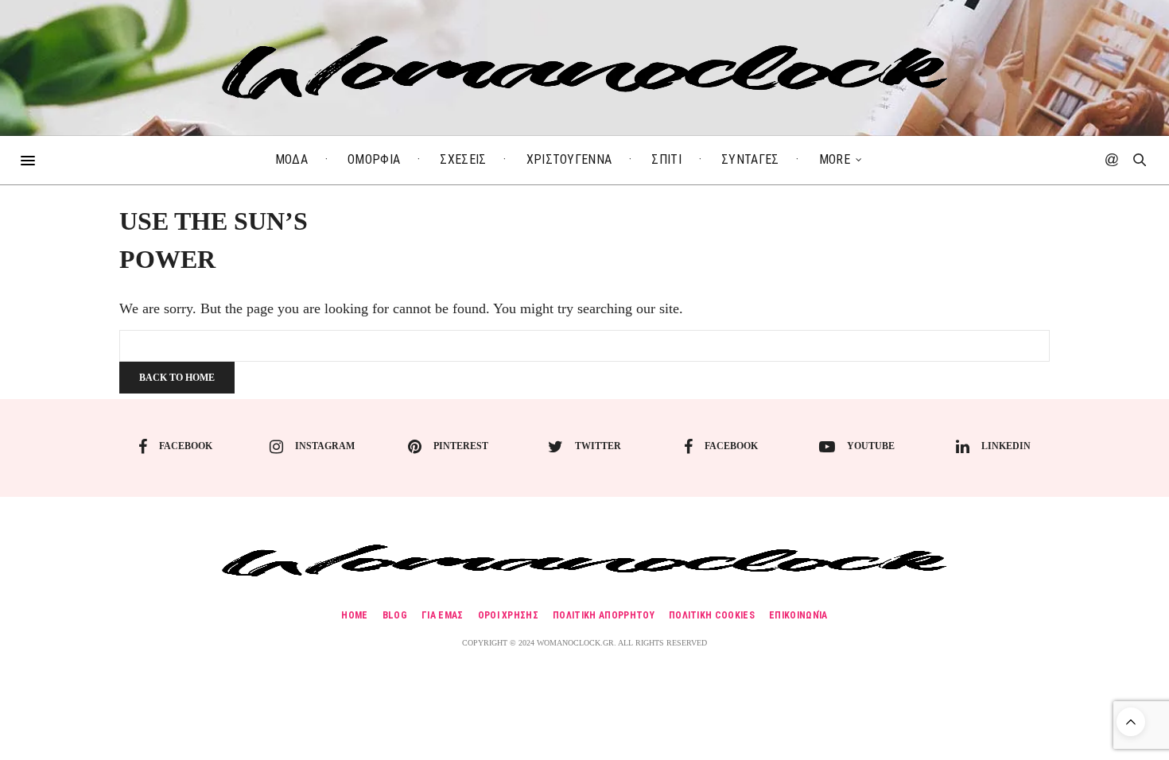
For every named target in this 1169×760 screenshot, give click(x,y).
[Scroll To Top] (1131, 722)
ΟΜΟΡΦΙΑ (374, 159)
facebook (185, 446)
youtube (871, 446)
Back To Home (177, 377)
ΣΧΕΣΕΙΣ (463, 159)
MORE (834, 159)
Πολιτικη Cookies (712, 615)
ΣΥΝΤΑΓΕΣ (750, 159)
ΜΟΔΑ (291, 159)
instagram (325, 446)
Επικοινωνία (798, 615)
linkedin (1006, 446)
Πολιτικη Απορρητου (603, 615)
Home (354, 615)
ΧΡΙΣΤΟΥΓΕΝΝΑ (569, 159)
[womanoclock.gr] (585, 67)
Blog (395, 615)
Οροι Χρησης (508, 615)
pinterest (460, 446)
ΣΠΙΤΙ (666, 159)
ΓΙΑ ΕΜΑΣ (442, 615)
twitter (598, 446)
